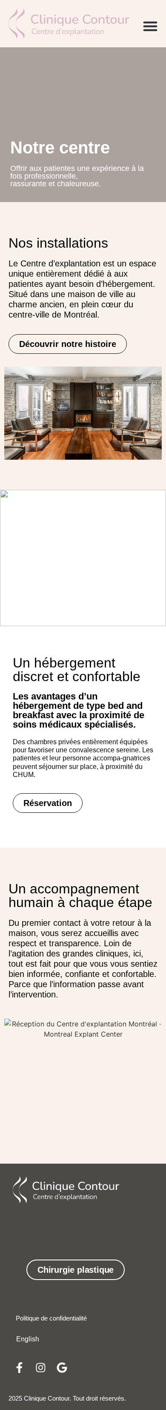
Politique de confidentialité (51, 1318)
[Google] (61, 1367)
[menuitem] (27, 1339)
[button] (150, 26)
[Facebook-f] (19, 1367)
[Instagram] (40, 1367)
